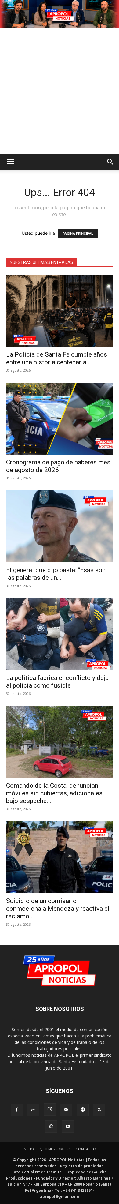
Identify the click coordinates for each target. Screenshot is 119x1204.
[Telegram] (83, 1110)
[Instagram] (50, 1109)
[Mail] (66, 1110)
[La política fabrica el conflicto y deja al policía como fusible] (59, 634)
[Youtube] (68, 1126)
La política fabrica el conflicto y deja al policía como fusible (57, 681)
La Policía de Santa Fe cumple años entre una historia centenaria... (56, 358)
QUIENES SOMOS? (55, 1149)
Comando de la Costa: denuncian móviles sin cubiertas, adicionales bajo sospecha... (54, 793)
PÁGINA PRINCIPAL (78, 233)
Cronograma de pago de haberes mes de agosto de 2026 (58, 466)
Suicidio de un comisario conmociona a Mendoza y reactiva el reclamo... (58, 908)
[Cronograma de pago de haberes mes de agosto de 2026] (59, 419)
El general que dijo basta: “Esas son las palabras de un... (56, 573)
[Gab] (33, 1110)
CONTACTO (86, 1149)
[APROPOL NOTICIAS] (59, 14)
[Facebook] (17, 1110)
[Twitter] (99, 1110)
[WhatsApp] (51, 1126)
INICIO (28, 1149)
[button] (10, 162)
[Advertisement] (59, 91)
